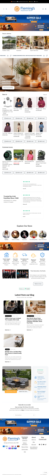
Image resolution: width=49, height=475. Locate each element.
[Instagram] (41, 444)
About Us (34, 439)
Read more (7, 329)
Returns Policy (25, 447)
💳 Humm (31, 1)
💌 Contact (36, 1)
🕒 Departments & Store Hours (22, 1)
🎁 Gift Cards (13, 1)
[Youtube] (43, 444)
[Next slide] (45, 43)
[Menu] (3, 9)
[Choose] (22, 106)
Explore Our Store (23, 391)
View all (45, 94)
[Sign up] (34, 415)
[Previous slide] (1, 74)
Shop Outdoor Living (8, 87)
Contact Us (24, 440)
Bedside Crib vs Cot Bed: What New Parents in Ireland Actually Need (13, 353)
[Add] (11, 106)
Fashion (6, 239)
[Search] (6, 9)
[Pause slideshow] (20, 90)
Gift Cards (33, 444)
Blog (34, 442)
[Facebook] (39, 444)
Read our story (38, 283)
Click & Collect (25, 449)
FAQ (25, 452)
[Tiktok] (45, 444)
